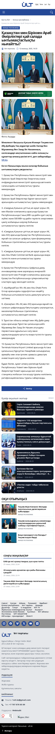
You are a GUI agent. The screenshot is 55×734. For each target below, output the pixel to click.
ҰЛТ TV (37, 608)
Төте (41, 4)
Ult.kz (4, 160)
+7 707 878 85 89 (17, 704)
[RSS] (37, 623)
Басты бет (6, 20)
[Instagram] (4, 623)
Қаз (37, 4)
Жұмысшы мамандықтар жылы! (17, 610)
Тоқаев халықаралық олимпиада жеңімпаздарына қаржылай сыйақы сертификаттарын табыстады (34, 524)
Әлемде (39, 605)
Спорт (15, 608)
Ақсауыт (39, 610)
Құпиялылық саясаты (11, 688)
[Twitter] (23, 623)
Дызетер (6, 608)
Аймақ (22, 603)
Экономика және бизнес (13, 612)
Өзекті (29, 616)
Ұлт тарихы (27, 605)
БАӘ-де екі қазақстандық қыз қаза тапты (23, 561)
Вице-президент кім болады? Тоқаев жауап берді (32, 536)
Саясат (5, 603)
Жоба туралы (8, 684)
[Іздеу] (50, 12)
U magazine (26, 608)
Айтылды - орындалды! (13, 616)
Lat (45, 4)
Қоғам (13, 603)
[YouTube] (30, 623)
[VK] (17, 623)
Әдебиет (43, 603)
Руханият (32, 603)
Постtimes (6, 614)
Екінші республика (21, 20)
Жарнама (6, 680)
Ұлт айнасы (43, 612)
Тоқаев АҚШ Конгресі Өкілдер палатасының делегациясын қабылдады (32, 509)
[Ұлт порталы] (27, 4)
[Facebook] (10, 623)
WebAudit (16, 710)
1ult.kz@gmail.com (21, 700)
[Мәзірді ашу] (4, 12)
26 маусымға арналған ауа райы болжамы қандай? (24, 571)
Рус (49, 4)
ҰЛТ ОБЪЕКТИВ (20, 614)
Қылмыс (31, 612)
